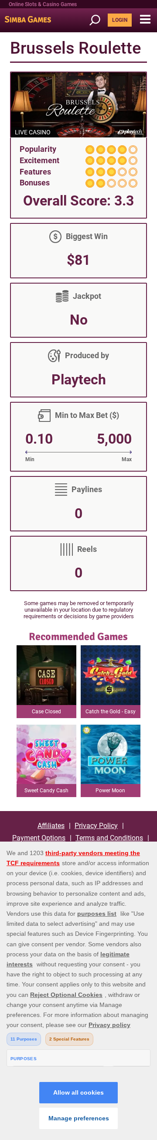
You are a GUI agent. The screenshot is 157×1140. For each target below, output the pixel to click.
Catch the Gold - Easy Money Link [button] (110, 713)
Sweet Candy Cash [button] (46, 790)
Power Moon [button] (110, 790)
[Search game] (98, 20)
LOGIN (119, 20)
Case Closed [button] (46, 712)
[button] (145, 20)
